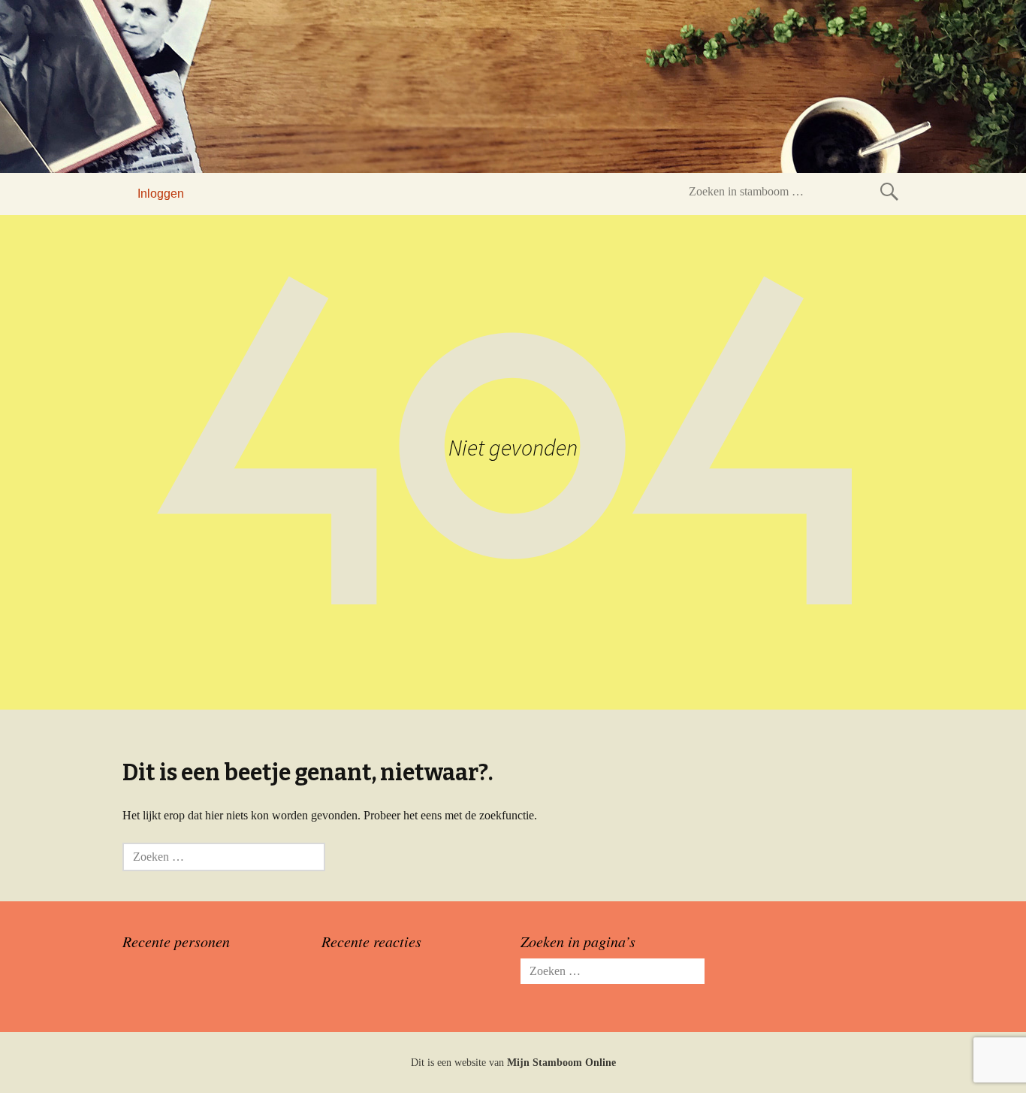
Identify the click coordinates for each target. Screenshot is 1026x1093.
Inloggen (160, 193)
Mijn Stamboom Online (561, 1062)
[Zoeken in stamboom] (889, 191)
